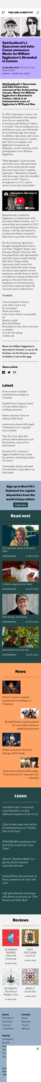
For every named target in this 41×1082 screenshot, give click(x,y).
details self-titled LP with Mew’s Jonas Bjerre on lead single (18, 469)
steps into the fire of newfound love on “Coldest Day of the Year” (19, 828)
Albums (26, 1028)
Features (26, 1021)
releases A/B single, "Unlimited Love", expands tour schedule (18, 427)
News (6, 73)
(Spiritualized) (21, 74)
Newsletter (8, 1018)
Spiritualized (10, 84)
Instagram (7, 1039)
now (29, 356)
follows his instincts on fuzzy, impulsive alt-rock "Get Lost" (19, 880)
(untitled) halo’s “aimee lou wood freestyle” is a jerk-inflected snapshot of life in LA (20, 811)
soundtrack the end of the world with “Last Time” (19, 845)
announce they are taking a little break (15, 417)
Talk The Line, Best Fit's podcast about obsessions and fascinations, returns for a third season (17, 441)
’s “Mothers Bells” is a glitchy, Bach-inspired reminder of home (18, 862)
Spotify (6, 1042)
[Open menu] (37, 12)
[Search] (3, 12)
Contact (6, 1025)
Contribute (8, 1028)
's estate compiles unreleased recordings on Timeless (15, 394)
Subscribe (20, 504)
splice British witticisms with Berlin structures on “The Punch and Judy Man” (19, 897)
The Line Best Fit (20, 12)
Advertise (7, 1021)
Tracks (25, 1025)
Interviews (9, 556)
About (5, 1014)
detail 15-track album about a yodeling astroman (17, 406)
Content (26, 1014)
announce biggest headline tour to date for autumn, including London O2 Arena (18, 456)
